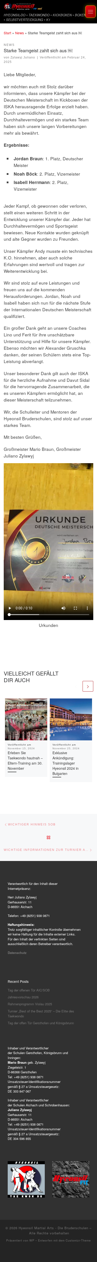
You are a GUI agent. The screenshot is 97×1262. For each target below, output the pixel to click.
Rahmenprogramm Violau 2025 (30, 1004)
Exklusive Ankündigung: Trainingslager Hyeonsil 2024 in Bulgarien (65, 763)
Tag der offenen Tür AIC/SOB (29, 990)
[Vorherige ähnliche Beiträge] (76, 686)
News (19, 32)
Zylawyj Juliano (22, 57)
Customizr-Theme (78, 1240)
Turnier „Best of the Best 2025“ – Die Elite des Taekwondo (41, 1013)
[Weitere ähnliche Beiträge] (88, 686)
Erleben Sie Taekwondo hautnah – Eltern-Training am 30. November (25, 760)
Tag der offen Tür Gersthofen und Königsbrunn (41, 1023)
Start (7, 32)
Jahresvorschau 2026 (23, 997)
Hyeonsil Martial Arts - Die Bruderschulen (53, 1227)
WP (31, 1240)
